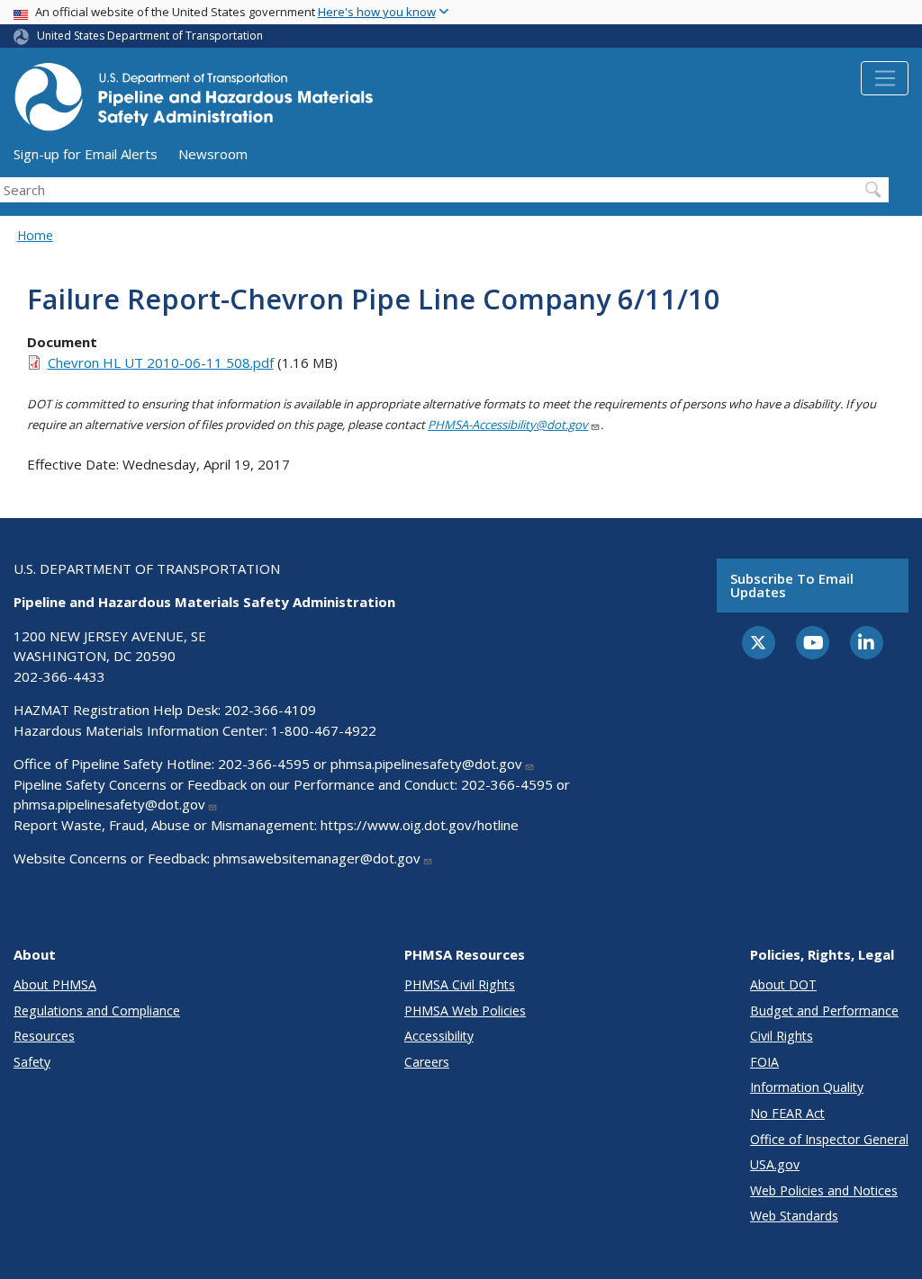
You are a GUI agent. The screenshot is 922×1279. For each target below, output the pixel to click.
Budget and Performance (824, 1010)
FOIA (764, 1061)
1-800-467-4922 (323, 730)
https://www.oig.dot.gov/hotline (420, 825)
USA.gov (775, 1164)
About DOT (783, 984)
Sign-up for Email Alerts (86, 154)
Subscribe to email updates (792, 585)
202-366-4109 (270, 710)
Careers (426, 1061)
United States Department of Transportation (150, 35)
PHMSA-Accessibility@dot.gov (508, 424)
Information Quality (806, 1087)
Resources (44, 1035)
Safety (32, 1061)
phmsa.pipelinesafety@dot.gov (426, 764)
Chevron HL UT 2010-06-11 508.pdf (161, 362)
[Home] (194, 102)
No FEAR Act (787, 1113)
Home (35, 235)
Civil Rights (781, 1035)
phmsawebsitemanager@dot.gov (316, 858)
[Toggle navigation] (884, 78)
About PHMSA (55, 984)
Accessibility (439, 1035)
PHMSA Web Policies (465, 1010)
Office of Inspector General (829, 1139)
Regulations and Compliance (97, 1010)
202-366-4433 (59, 676)
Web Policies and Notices (824, 1190)
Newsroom (213, 154)
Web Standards (794, 1215)
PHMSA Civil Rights (459, 984)
